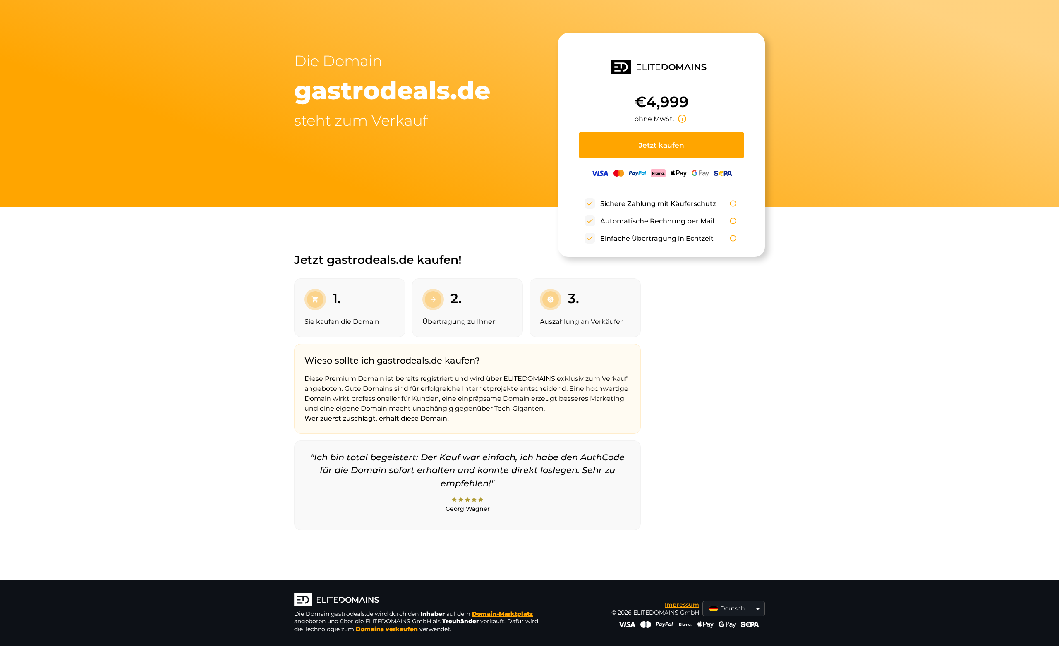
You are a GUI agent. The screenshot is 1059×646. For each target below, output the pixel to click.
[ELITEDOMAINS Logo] (418, 600)
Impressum (682, 604)
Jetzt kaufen (661, 145)
